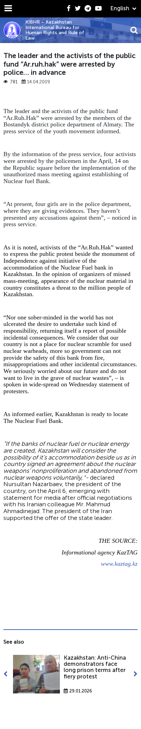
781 (13, 82)
